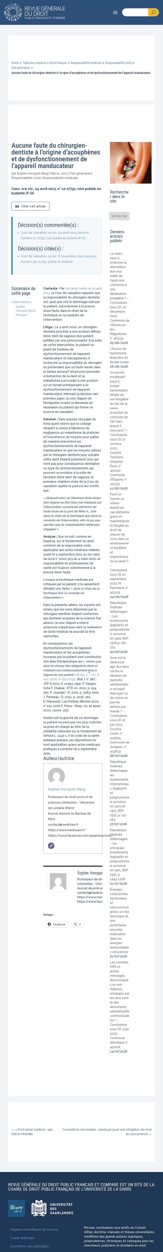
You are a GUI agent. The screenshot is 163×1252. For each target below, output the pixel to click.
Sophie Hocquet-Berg (32, 173)
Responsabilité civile (118, 63)
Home (15, 63)
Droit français (58, 63)
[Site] (51, 846)
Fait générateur (20, 67)
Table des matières (34, 63)
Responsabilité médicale (86, 63)
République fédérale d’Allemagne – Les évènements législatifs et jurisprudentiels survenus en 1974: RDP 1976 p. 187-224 (119, 625)
